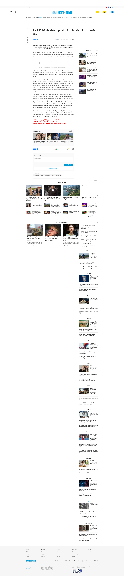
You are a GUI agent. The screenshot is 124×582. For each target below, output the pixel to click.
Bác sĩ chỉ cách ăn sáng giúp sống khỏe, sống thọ (94, 468)
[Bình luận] (27, 37)
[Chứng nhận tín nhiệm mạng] (77, 576)
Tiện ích (37, 7)
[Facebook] (109, 7)
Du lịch (62, 17)
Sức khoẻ (43, 557)
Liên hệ (41, 7)
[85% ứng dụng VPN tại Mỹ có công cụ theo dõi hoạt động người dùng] (84, 489)
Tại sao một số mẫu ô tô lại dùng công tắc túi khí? (94, 510)
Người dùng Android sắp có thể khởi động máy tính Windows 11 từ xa (88, 500)
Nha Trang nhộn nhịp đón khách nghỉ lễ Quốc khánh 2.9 (87, 358)
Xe (82, 17)
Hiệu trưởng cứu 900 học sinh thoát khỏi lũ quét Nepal (88, 291)
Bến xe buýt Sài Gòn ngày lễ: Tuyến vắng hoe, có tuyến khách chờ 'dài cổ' (88, 409)
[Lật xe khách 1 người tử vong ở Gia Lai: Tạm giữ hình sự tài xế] (84, 261)
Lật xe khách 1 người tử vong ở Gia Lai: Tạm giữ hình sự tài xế (93, 261)
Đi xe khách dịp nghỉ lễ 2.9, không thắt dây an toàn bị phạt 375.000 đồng (88, 273)
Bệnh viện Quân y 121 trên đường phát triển (88, 475)
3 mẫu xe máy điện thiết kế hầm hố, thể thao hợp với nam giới (87, 523)
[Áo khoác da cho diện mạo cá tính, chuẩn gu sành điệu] (84, 534)
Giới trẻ (54, 17)
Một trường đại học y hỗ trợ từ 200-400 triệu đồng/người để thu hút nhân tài (87, 427)
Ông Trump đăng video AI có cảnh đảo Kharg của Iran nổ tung (94, 283)
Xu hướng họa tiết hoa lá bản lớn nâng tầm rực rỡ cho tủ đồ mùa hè (88, 545)
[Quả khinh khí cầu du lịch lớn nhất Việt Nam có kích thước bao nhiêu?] (84, 351)
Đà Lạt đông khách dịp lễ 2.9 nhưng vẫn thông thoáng (87, 363)
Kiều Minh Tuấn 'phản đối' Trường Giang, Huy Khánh (88, 380)
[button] (27, 28)
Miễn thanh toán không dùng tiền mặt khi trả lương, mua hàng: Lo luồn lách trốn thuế (88, 313)
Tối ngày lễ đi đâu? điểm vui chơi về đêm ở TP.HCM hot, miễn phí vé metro (93, 397)
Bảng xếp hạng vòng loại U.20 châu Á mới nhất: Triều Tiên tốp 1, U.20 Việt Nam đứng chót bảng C (94, 443)
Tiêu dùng (89, 17)
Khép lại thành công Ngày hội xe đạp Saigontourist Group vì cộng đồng (87, 340)
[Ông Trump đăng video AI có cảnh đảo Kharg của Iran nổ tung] (84, 284)
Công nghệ (78, 17)
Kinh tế (41, 17)
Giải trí (70, 17)
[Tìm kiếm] (15, 12)
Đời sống (45, 17)
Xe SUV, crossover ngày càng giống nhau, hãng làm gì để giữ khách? (88, 518)
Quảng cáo (58, 566)
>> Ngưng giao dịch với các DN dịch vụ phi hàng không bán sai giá (51, 129)
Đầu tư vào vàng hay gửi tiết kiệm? (94, 304)
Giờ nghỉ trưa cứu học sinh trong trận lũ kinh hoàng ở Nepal (87, 295)
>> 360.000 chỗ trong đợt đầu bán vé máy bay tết (47, 127)
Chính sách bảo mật (75, 566)
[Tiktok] (111, 7)
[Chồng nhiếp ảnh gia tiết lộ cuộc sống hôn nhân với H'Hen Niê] (84, 374)
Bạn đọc (90, 554)
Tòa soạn (68, 566)
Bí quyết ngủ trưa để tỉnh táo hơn (86, 478)
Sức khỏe (50, 17)
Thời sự (33, 17)
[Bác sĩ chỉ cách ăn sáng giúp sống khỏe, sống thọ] (84, 469)
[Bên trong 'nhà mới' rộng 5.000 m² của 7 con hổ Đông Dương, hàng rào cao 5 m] (84, 329)
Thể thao (74, 17)
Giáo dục (58, 17)
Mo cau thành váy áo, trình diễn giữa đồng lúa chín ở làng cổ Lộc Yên (88, 336)
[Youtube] (106, 7)
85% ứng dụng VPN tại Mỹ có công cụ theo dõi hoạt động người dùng (93, 489)
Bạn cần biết (32, 7)
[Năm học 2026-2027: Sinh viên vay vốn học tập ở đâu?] (84, 420)
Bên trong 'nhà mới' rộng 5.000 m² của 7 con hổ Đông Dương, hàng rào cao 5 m (94, 329)
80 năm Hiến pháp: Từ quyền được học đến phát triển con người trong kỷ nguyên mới (88, 431)
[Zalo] (113, 7)
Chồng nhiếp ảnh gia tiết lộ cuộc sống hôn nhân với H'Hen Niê (94, 373)
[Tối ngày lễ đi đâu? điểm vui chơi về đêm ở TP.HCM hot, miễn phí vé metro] (84, 396)
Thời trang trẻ (95, 17)
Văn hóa (66, 17)
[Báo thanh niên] (62, 12)
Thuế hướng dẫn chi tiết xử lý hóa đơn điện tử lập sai (88, 318)
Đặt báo (53, 566)
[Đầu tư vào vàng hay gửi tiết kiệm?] (84, 306)
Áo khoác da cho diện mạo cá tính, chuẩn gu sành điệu (94, 533)
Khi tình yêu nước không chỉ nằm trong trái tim (88, 404)
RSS (63, 566)
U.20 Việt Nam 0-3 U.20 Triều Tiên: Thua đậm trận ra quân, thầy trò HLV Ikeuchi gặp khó (88, 457)
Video (85, 17)
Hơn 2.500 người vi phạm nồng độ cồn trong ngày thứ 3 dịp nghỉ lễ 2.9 (87, 268)
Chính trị (30, 17)
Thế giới (37, 17)
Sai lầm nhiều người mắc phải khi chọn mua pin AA (87, 495)
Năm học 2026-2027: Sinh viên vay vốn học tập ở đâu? (94, 419)
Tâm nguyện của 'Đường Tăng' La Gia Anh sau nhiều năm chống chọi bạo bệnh (88, 385)
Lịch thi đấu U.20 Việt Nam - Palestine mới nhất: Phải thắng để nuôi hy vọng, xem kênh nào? (88, 451)
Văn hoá (59, 557)
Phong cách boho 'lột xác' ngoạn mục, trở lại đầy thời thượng (88, 540)
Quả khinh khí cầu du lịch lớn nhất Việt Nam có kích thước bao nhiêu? (94, 351)
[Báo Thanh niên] (31, 566)
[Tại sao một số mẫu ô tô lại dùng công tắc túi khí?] (84, 511)
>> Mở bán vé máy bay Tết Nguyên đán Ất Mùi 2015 (47, 125)
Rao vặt (89, 557)
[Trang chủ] (26, 17)
